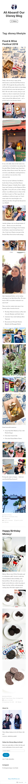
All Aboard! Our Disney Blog (14, 14)
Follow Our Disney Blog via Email (12, 742)
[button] (8, 110)
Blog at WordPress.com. (14, 778)
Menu (15, 21)
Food (16, 516)
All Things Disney (8, 698)
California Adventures (9, 516)
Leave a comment (8, 520)
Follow (6, 755)
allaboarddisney (8, 514)
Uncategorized (6, 518)
